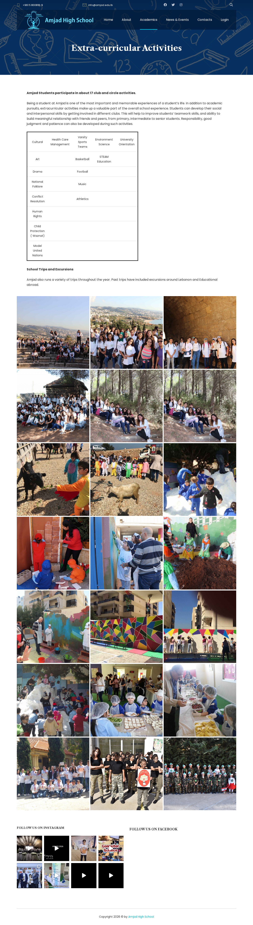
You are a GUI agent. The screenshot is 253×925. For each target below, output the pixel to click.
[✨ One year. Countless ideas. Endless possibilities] (111, 848)
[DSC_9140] (126, 774)
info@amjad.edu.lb (100, 5)
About (126, 19)
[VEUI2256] (53, 479)
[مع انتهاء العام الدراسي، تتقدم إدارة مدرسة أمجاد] (56, 875)
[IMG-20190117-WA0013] (53, 774)
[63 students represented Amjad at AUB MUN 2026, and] (111, 875)
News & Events (177, 19)
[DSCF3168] (53, 626)
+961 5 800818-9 (33, 5)
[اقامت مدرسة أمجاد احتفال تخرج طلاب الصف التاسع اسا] (56, 848)
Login (225, 19)
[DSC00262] (126, 553)
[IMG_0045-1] (126, 406)
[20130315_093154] (126, 700)
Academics (148, 19)
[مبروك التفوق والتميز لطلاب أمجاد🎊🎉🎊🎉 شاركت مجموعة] (29, 875)
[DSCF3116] (200, 553)
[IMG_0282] (53, 332)
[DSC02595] (200, 479)
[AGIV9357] (200, 626)
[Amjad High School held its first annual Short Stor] (83, 875)
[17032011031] (53, 700)
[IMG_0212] (53, 406)
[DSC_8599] (200, 774)
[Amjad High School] (59, 20)
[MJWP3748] (126, 626)
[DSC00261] (53, 553)
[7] (200, 700)
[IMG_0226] (200, 332)
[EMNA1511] (126, 479)
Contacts (204, 19)
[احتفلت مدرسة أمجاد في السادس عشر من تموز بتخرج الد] (29, 848)
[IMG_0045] (200, 406)
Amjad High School (141, 917)
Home (108, 19)
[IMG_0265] (126, 332)
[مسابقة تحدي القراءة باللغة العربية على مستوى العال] (83, 848)
